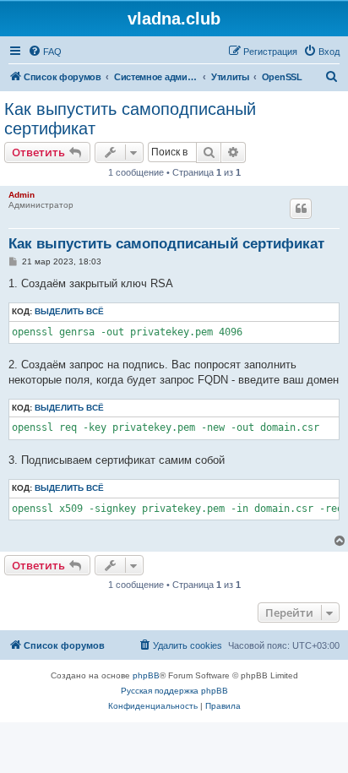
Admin (21, 194)
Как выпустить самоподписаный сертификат (130, 119)
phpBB (146, 675)
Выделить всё (69, 311)
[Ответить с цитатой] (301, 209)
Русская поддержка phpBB (174, 690)
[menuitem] (45, 51)
